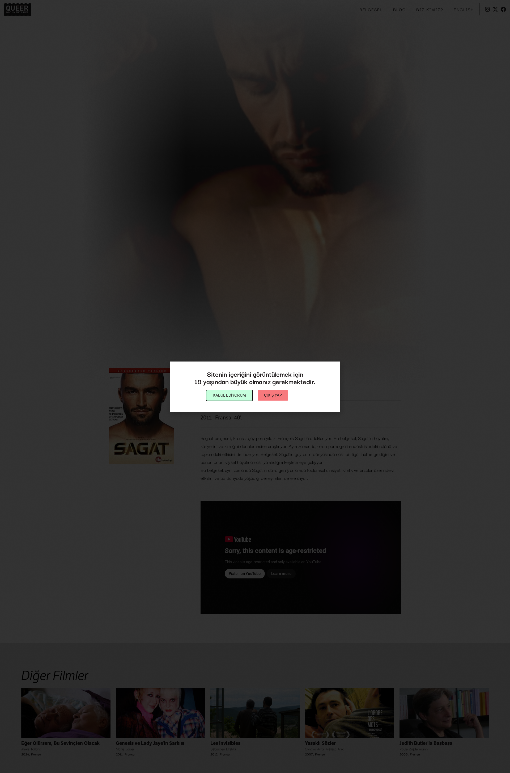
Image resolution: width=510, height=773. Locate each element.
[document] (255, 386)
